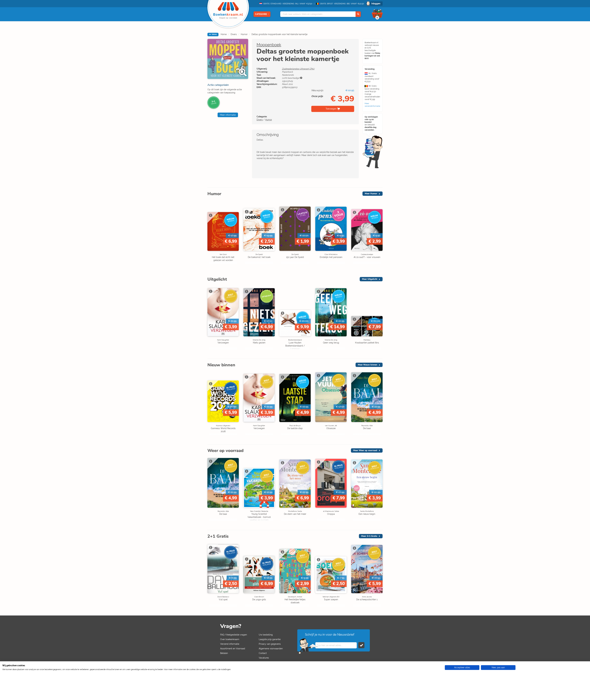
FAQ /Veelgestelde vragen (233, 634)
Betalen (224, 653)
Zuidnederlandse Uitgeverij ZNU (298, 69)
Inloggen (375, 3)
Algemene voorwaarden (271, 648)
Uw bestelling (266, 634)
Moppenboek (269, 44)
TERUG (214, 34)
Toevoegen (331, 109)
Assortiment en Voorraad (232, 648)
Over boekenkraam (229, 639)
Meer (371, 193)
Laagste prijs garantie (270, 639)
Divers (234, 34)
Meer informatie (228, 115)
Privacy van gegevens (270, 644)
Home (224, 34)
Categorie (261, 14)
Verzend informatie (229, 644)
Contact (263, 653)
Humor (244, 34)
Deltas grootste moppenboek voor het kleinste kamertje (279, 34)
